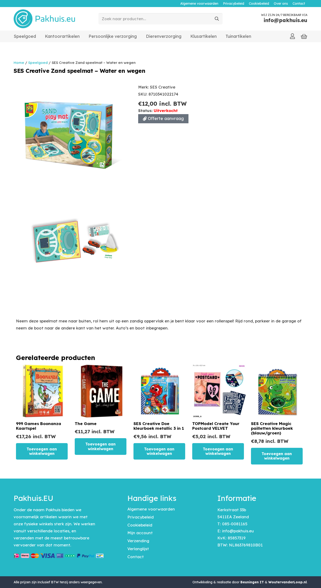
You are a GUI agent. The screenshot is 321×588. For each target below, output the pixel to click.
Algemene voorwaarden (151, 509)
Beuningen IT (252, 582)
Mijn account (140, 532)
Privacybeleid (140, 516)
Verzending (138, 540)
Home (19, 62)
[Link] (292, 36)
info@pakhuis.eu (238, 530)
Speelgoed (38, 62)
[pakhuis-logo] (44, 18)
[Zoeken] (217, 18)
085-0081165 (234, 523)
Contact (135, 556)
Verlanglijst (138, 548)
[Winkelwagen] (304, 36)
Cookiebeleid (139, 524)
